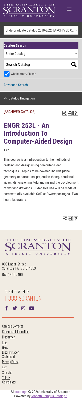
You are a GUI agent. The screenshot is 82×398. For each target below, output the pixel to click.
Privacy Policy (10, 361)
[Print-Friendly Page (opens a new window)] (70, 113)
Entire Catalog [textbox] (15, 54)
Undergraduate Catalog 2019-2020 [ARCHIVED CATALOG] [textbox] (42, 30)
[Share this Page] (64, 113)
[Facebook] (6, 307)
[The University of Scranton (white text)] (29, 10)
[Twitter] (15, 307)
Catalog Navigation (22, 98)
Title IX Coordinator (9, 380)
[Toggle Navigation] (69, 9)
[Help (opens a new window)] (75, 113)
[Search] (73, 65)
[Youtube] (31, 307)
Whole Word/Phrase (23, 74)
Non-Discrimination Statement (10, 352)
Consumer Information (15, 331)
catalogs (21, 392)
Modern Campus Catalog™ (49, 396)
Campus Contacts (12, 326)
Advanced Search (16, 85)
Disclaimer (8, 337)
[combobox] (41, 30)
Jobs (4, 342)
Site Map (7, 372)
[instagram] (23, 307)
